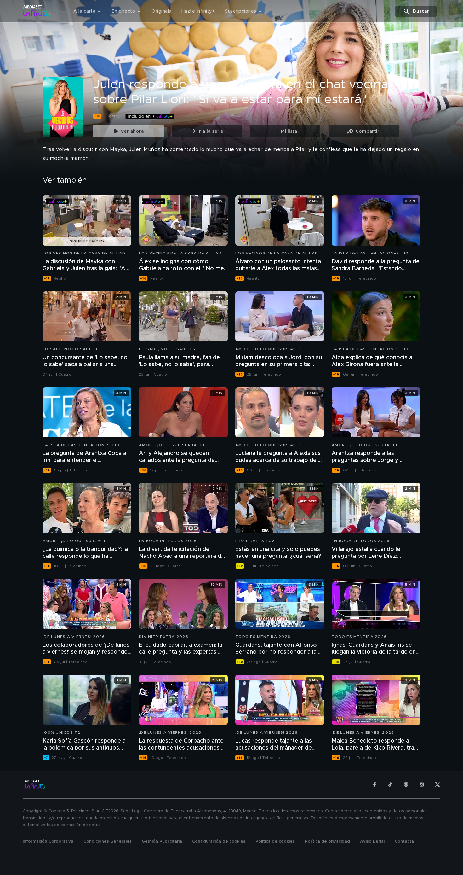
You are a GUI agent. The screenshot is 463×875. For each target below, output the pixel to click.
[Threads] (406, 784)
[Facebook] (374, 784)
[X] (437, 784)
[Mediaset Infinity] (37, 11)
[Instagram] (422, 784)
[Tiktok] (390, 784)
